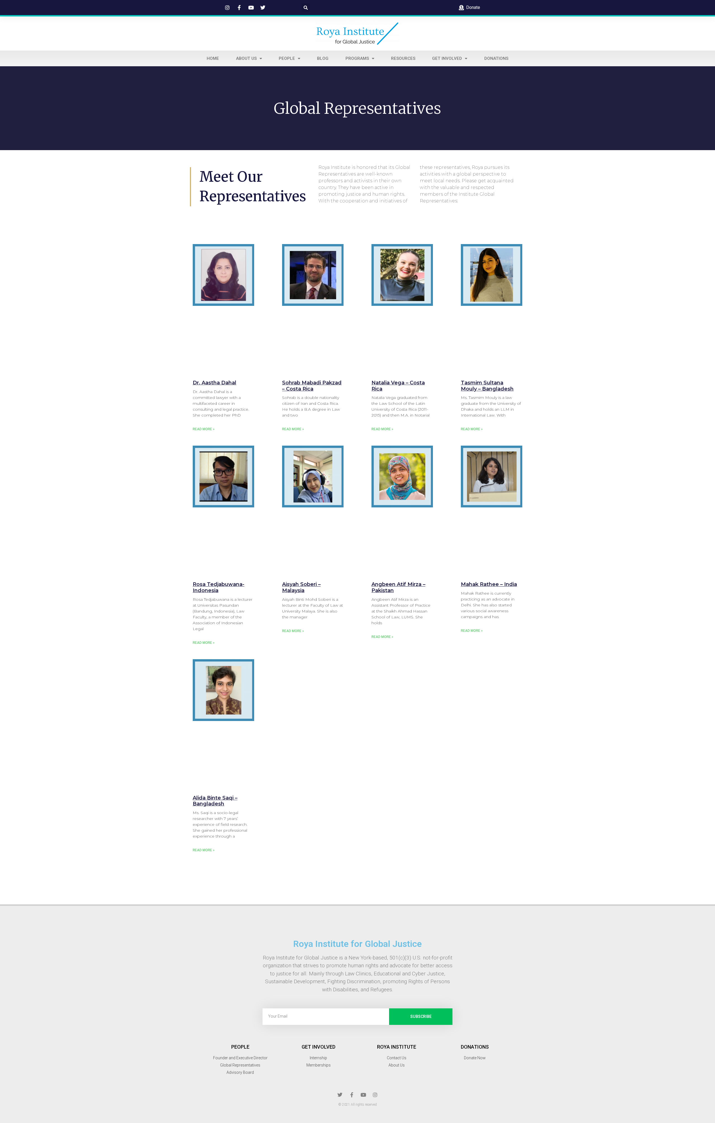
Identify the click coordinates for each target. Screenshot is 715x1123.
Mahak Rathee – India (489, 584)
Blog (322, 58)
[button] (306, 7)
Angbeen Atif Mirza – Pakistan (398, 587)
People (287, 58)
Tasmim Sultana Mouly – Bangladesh (487, 386)
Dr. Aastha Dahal (214, 383)
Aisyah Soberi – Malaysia (301, 587)
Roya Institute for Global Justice (357, 943)
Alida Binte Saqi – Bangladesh (215, 801)
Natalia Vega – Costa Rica (398, 386)
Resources (403, 58)
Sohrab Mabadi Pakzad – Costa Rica (312, 386)
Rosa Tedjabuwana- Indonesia (218, 587)
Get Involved (447, 58)
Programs (357, 58)
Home (213, 58)
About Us (246, 58)
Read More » (203, 429)
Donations (496, 58)
